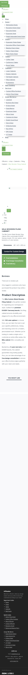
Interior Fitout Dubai (12, 94)
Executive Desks (11, 31)
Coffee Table (10, 59)
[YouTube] (5, 673)
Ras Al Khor (9, 129)
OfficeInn (5, 161)
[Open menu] (4, 149)
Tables (7, 607)
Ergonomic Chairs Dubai (13, 42)
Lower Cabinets (11, 71)
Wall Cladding (10, 85)
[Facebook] (2, 673)
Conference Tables (12, 62)
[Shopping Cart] (2, 14)
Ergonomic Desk (11, 33)
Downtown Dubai (11, 111)
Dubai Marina (10, 108)
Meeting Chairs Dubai (12, 48)
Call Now (4, 2)
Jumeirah (9, 100)
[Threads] (13, 673)
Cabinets (17, 161)
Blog (6, 137)
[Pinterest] (11, 673)
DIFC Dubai (9, 131)
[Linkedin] (10, 673)
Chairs (7, 604)
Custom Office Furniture (13, 91)
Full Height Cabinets (12, 77)
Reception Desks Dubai (13, 28)
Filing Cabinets (10, 80)
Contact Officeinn (10, 623)
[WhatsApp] (7, 673)
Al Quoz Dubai (10, 105)
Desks (7, 602)
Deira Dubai (9, 123)
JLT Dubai (9, 134)
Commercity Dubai (11, 117)
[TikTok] (8, 673)
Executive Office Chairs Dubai (15, 45)
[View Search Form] (3, 16)
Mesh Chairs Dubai (12, 54)
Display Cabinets (11, 74)
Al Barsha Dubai (11, 126)
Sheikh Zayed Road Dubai (12, 640)
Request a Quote (10, 626)
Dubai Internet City (10, 636)
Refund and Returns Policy (12, 628)
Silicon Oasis (10, 114)
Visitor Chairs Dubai (12, 51)
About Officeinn (10, 621)
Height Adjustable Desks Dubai (15, 36)
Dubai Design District (11, 634)
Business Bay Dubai (12, 103)
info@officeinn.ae (15, 654)
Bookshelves (10, 82)
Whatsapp (4, 6)
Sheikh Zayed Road (12, 120)
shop (10, 161)
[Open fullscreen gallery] (9, 210)
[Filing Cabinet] (17, 177)
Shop (7, 19)
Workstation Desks (12, 25)
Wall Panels (9, 611)
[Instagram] (4, 673)
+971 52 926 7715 (14, 661)
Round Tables (10, 65)
